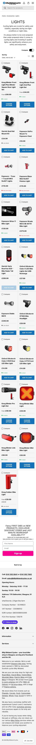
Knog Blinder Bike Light (27, 405)
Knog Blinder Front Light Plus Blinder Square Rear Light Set (9, 86)
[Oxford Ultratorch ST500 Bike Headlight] (27, 303)
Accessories (10, 16)
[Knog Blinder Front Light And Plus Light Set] (27, 72)
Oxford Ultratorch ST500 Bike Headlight (27, 316)
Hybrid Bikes (26, 675)
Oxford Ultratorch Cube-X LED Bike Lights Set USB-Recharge (27, 269)
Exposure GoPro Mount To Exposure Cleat (26, 133)
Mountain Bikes (8, 677)
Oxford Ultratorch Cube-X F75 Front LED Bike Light (27, 361)
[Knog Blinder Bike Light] (27, 393)
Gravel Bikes (16, 675)
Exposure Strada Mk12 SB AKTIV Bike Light (26, 223)
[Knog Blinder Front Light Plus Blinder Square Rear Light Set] (9, 72)
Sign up (18, 553)
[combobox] (18, 8)
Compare (25, 50)
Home (4, 16)
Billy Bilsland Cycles (12, 740)
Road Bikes (6, 675)
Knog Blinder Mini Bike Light (26, 449)
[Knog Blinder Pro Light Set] (9, 393)
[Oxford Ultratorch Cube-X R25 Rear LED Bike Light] (9, 348)
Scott (18, 693)
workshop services (24, 707)
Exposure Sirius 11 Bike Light (9, 222)
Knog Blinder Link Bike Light (8, 449)
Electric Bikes (19, 677)
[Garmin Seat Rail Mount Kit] (9, 121)
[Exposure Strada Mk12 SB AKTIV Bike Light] (27, 211)
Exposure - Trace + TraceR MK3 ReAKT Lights (8, 178)
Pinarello (5, 693)
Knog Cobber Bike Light (9, 493)
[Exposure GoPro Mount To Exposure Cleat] (27, 121)
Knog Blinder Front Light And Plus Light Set (27, 84)
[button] (28, 3)
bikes (20, 684)
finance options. (10, 687)
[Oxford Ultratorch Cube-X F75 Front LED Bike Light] (27, 348)
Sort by (4, 55)
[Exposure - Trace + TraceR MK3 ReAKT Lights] (9, 166)
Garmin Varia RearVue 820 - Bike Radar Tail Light (7, 269)
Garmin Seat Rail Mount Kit (8, 132)
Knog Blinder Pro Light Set (8, 405)
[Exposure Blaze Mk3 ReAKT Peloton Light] (27, 166)
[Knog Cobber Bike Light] (9, 482)
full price (14, 684)
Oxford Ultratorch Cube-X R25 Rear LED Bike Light (9, 361)
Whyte (11, 696)
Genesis (5, 696)
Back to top (18, 565)
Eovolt (21, 696)
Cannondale (25, 693)
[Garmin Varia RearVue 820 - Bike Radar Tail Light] (9, 256)
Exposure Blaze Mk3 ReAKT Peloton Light (26, 178)
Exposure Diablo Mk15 (8, 315)
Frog (16, 696)
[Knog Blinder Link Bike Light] (9, 437)
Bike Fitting (15, 720)
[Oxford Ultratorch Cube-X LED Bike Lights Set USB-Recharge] (27, 256)
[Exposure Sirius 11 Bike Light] (9, 211)
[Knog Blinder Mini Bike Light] (27, 437)
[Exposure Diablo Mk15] (9, 303)
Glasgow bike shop (18, 664)
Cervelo (12, 693)
